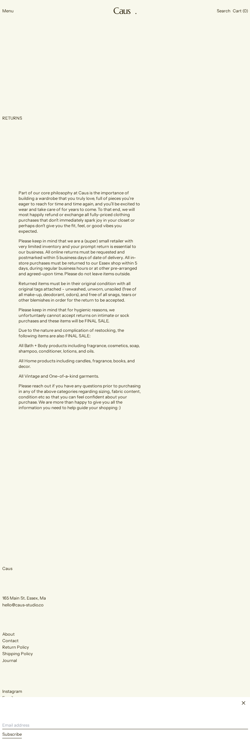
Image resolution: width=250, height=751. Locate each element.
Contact (10, 640)
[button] (223, 11)
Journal (9, 660)
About (8, 634)
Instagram (12, 691)
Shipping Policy (17, 653)
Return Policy (15, 647)
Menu (8, 10)
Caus (7, 568)
